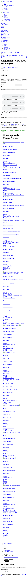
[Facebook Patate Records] (22, 574)
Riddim (8, 125)
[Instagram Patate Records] (23, 574)
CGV (5, 544)
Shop (5, 4)
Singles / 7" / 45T (5, 31)
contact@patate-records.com (11, 557)
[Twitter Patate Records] (25, 574)
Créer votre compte (8, 551)
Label (18, 124)
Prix (4, 127)
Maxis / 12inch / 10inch (10, 52)
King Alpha (3, 67)
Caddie (5, 8)
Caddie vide (7, 20)
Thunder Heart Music (12, 67)
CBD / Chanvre (4, 24)
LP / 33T (3, 33)
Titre (18, 123)
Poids (10, 127)
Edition (2, 27)
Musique (3, 23)
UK (18, 52)
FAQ (5, 546)
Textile (2, 26)
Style (12, 125)
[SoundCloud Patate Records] (3, 576)
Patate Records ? (8, 543)
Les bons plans (4, 40)
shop (2, 52)
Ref (17, 125)
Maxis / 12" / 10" (5, 34)
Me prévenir (18, 85)
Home (5, 15)
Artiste (8, 124)
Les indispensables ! (9, 5)
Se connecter (7, 19)
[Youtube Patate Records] (1, 576)
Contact (6, 9)
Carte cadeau (4, 30)
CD (1, 36)
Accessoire (3, 29)
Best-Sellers (7, 6)
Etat (25, 125)
